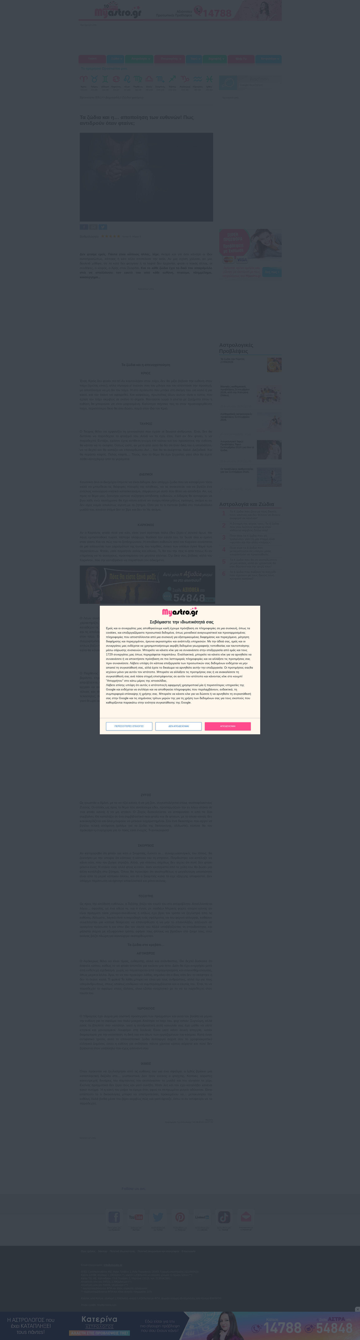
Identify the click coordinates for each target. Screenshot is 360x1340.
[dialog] (180, 670)
